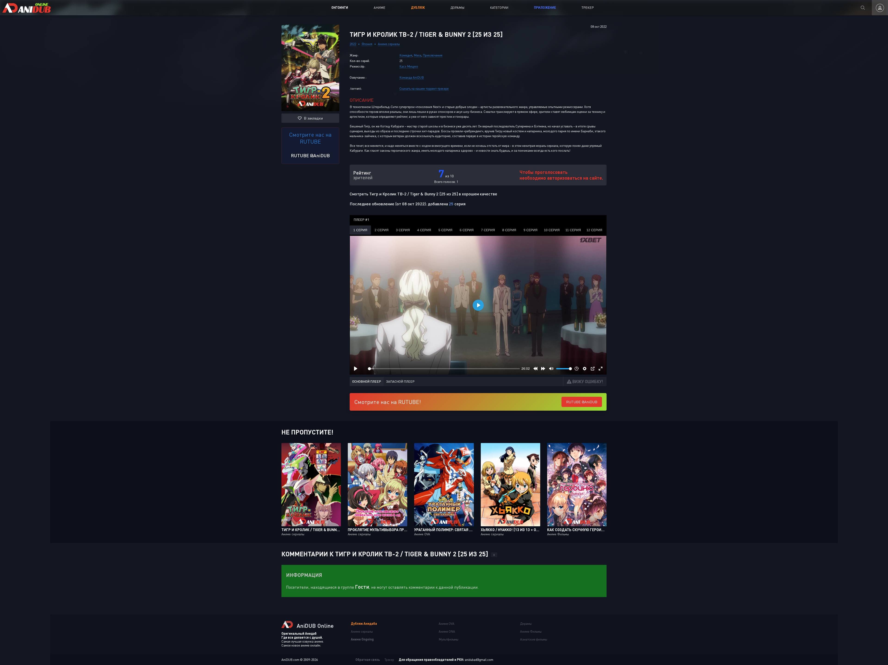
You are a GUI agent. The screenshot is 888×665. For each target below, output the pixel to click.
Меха (417, 55)
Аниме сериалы (389, 44)
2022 (353, 44)
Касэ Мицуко (408, 66)
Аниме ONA (447, 631)
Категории (499, 7)
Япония (367, 44)
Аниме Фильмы (531, 631)
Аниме (379, 7)
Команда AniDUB (411, 77)
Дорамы (457, 7)
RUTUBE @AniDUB (310, 155)
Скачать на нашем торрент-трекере (424, 88)
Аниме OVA (446, 623)
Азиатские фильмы (533, 639)
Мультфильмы (448, 639)
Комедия (405, 55)
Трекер (588, 7)
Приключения (432, 55)
